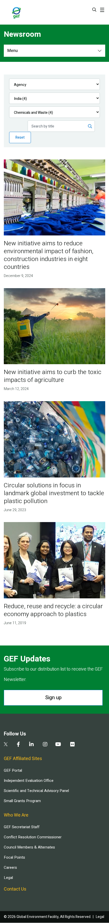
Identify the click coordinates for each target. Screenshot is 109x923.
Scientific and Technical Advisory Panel (36, 790)
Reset (20, 137)
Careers (10, 867)
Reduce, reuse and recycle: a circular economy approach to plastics (53, 610)
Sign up (53, 697)
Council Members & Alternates (29, 847)
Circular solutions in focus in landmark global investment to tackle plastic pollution (54, 493)
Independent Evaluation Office (28, 780)
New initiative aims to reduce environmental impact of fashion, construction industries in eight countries (48, 255)
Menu (12, 51)
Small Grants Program (22, 801)
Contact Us (15, 889)
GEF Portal (13, 770)
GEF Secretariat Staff (21, 827)
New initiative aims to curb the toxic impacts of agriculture (52, 376)
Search (94, 10)
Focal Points (14, 857)
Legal (8, 877)
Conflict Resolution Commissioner (33, 837)
